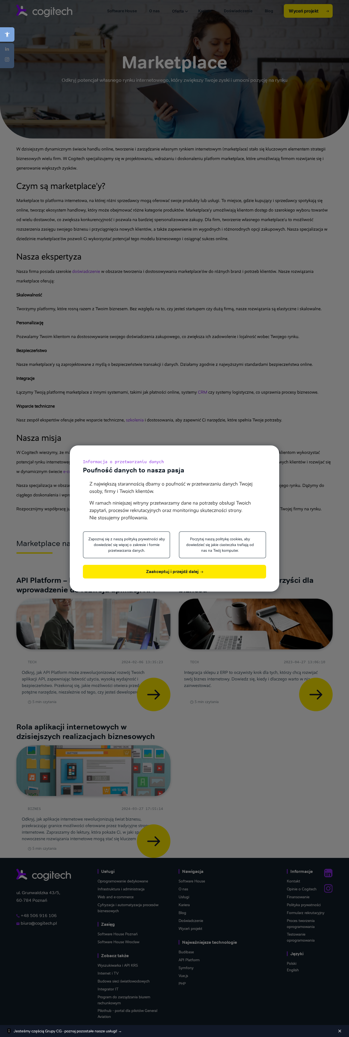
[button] (7, 34)
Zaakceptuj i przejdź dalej (173, 571)
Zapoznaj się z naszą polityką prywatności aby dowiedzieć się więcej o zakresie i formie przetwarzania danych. (126, 545)
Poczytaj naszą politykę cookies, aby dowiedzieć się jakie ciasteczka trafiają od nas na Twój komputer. (220, 545)
